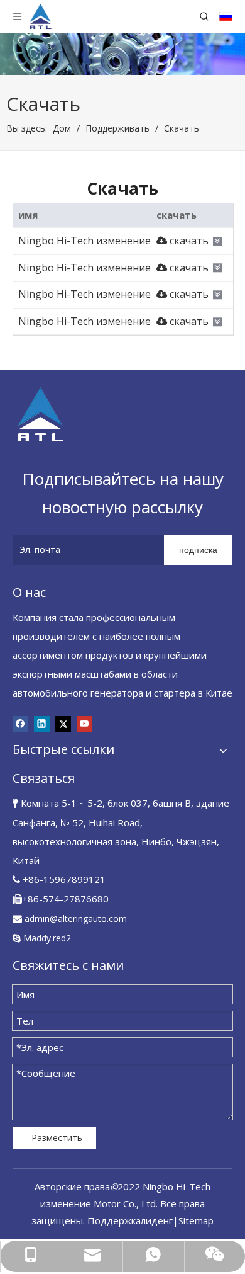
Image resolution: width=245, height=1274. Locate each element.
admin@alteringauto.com (75, 918)
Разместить (56, 1138)
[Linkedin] (42, 723)
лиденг (157, 1220)
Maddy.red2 (47, 938)
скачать (188, 240)
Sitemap (196, 1220)
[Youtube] (84, 723)
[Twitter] (63, 723)
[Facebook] (20, 723)
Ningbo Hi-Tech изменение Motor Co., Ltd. (120, 240)
